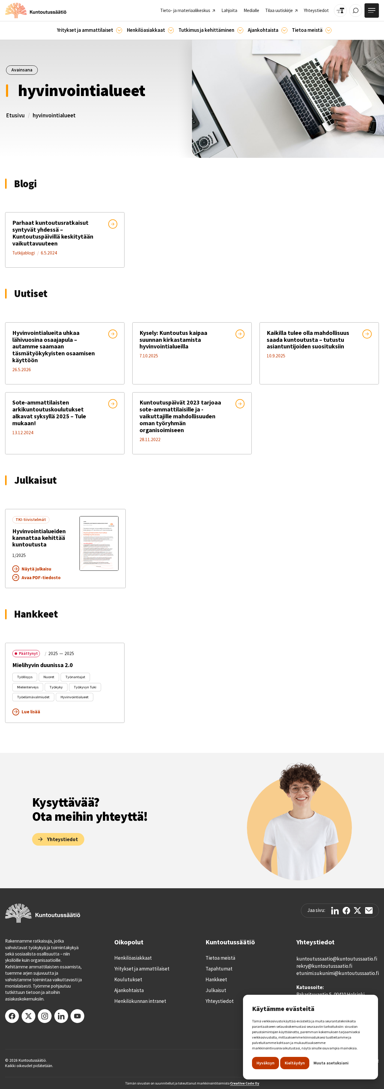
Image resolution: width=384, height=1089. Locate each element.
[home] (35, 10)
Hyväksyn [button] (265, 1063)
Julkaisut (216, 990)
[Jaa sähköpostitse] (369, 910)
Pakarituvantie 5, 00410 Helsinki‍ (330, 994)
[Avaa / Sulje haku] (355, 10)
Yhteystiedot (220, 1001)
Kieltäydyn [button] (295, 1063)
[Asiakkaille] (171, 30)
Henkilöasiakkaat (133, 957)
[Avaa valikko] (371, 10)
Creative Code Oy (244, 1083)
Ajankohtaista (129, 990)
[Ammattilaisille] (119, 30)
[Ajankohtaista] (240, 30)
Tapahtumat (219, 968)
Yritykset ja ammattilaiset (142, 968)
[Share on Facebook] (346, 910)
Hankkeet (216, 979)
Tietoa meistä (220, 957)
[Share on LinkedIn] (335, 910)
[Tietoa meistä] (329, 30)
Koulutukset (128, 979)
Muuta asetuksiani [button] (331, 1063)
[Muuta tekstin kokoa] (340, 10)
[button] (89, 30)
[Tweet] (357, 910)
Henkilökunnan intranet (140, 1001)
